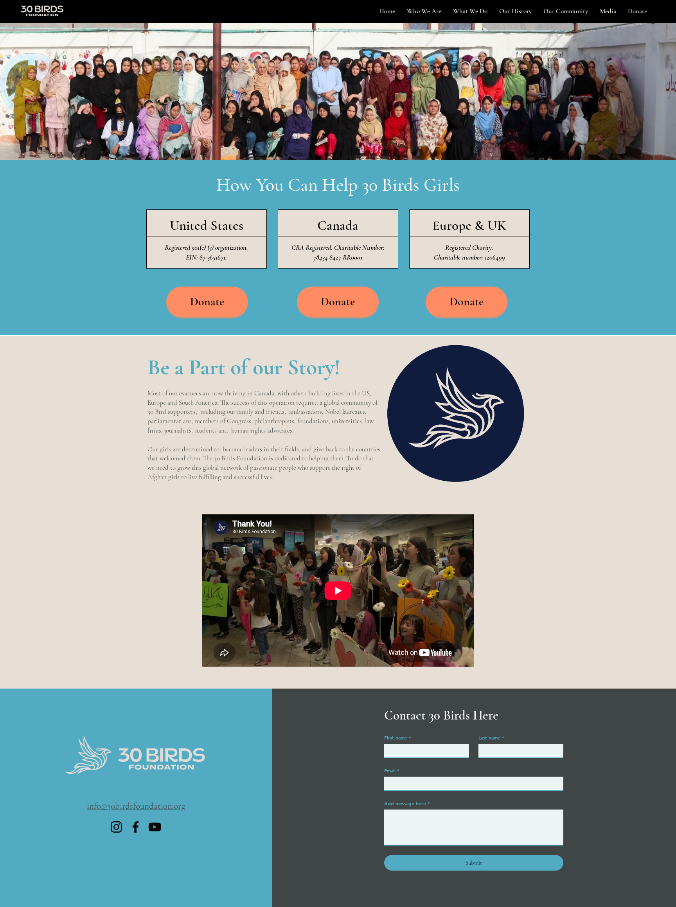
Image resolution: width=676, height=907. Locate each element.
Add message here (407, 803)
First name (397, 737)
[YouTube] (154, 827)
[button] (608, 11)
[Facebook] (135, 827)
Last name (491, 737)
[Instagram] (116, 827)
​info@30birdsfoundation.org (136, 806)
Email (391, 770)
